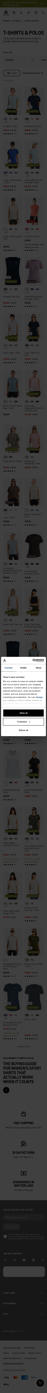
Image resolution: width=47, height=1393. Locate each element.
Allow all (24, 713)
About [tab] (38, 668)
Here (17, 703)
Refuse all (23, 730)
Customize (22, 721)
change (39, 697)
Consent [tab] (8, 668)
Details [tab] (23, 668)
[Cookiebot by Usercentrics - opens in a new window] (33, 660)
